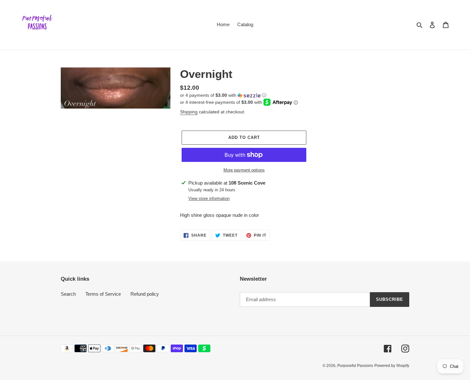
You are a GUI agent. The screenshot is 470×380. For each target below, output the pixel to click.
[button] (223, 95)
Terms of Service (103, 294)
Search (68, 294)
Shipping (189, 111)
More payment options (244, 170)
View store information (209, 198)
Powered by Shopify (391, 365)
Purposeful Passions (355, 365)
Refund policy (144, 294)
